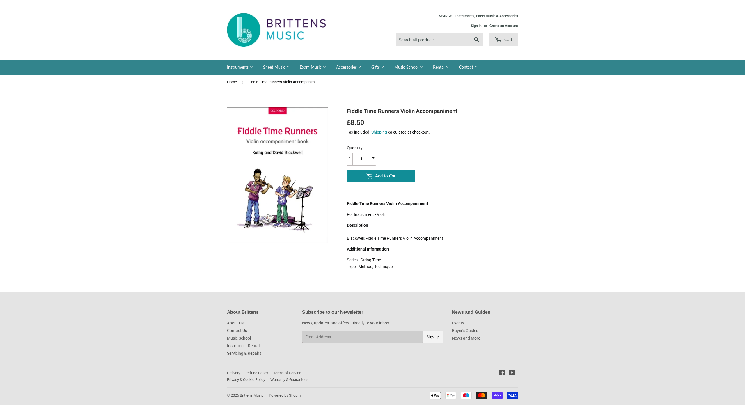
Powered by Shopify (285, 395)
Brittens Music (252, 395)
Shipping (379, 132)
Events (458, 323)
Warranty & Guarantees (289, 379)
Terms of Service (287, 373)
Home (232, 82)
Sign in (476, 26)
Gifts (376, 67)
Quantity (355, 147)
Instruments (238, 67)
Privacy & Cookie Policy (246, 379)
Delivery (233, 373)
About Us (235, 323)
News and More (466, 338)
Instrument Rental (243, 345)
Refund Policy (256, 373)
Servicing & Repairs (244, 353)
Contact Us (237, 330)
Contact (466, 67)
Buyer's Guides (465, 330)
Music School (407, 67)
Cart (507, 39)
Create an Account (503, 26)
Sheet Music (274, 67)
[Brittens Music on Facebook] (502, 373)
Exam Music (311, 67)
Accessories (347, 67)
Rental (439, 67)
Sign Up (433, 337)
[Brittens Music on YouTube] (512, 373)
